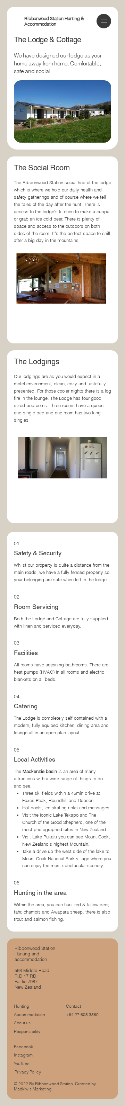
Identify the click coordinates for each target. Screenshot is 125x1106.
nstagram (24, 1055)
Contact (73, 1006)
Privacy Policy (28, 1071)
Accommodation (29, 1014)
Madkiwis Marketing (32, 1088)
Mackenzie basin (40, 771)
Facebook (23, 1046)
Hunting (21, 1006)
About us (22, 1022)
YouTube (22, 1063)
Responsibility (27, 1031)
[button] (104, 21)
